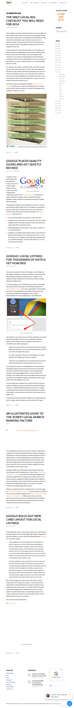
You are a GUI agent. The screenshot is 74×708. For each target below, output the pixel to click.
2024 (59, 48)
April (60, 92)
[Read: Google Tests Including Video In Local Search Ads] (29, 674)
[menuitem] (25, 3)
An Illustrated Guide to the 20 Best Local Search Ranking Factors (25, 417)
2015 (59, 69)
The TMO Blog (10, 682)
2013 (59, 101)
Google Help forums (28, 195)
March (61, 94)
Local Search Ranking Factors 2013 (19, 491)
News (16, 27)
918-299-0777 (61, 17)
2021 (59, 55)
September (62, 81)
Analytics (9, 680)
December (62, 74)
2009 (59, 110)
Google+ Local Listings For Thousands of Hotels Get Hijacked (26, 259)
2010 (59, 108)
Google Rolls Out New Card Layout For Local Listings (24, 519)
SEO (17, 27)
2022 (59, 53)
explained (43, 536)
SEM (7, 677)
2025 (59, 46)
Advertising (8, 27)
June (60, 88)
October (61, 79)
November (62, 76)
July (60, 85)
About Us (9, 684)
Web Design (13, 526)
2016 (59, 67)
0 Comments (16, 152)
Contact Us (9, 689)
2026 (59, 44)
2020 (59, 58)
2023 (59, 51)
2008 (59, 113)
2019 (59, 60)
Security (12, 266)
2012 (59, 103)
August (61, 83)
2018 (59, 62)
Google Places (11, 171)
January (61, 99)
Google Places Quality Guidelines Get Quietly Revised (24, 164)
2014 (59, 72)
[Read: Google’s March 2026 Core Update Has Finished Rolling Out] (29, 681)
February (62, 97)
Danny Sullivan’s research (13, 289)
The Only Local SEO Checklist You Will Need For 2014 (25, 20)
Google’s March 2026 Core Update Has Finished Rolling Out (37, 682)
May (60, 90)
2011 (59, 106)
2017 (59, 65)
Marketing (12, 27)
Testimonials (10, 686)
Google (7, 171)
